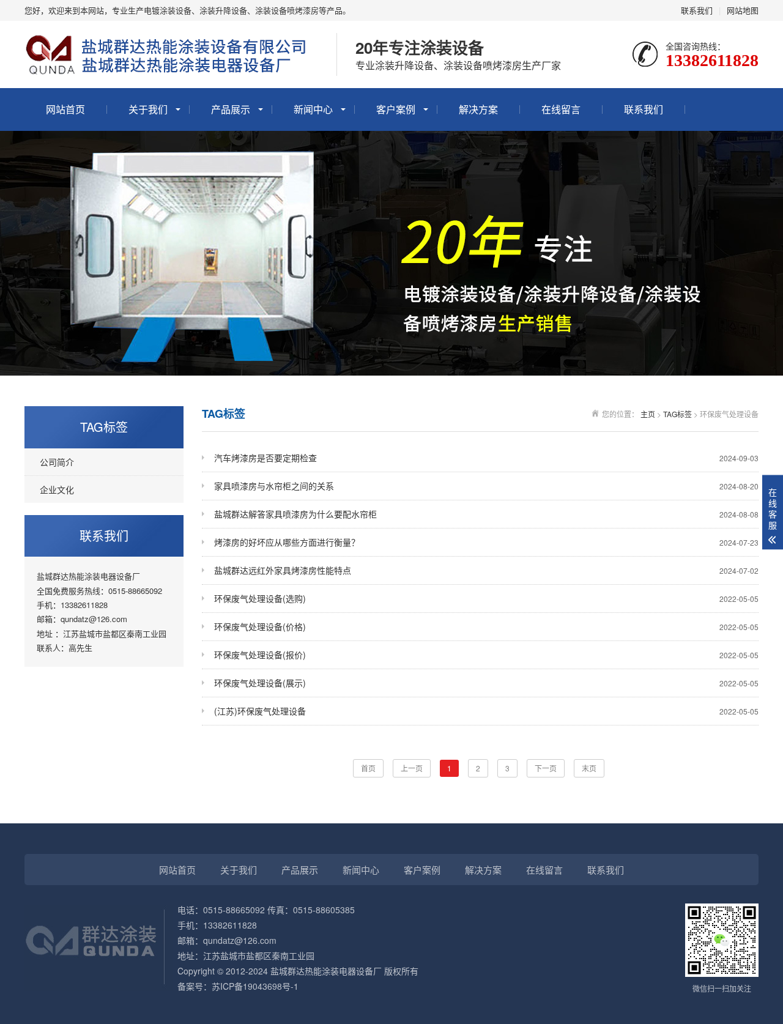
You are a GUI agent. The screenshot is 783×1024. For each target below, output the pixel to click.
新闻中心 (313, 109)
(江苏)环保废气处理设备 (486, 711)
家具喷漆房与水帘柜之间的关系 (486, 486)
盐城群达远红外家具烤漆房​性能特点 (486, 570)
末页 (589, 768)
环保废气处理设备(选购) (486, 598)
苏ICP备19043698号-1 (255, 986)
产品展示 (230, 109)
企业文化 (57, 489)
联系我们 (697, 10)
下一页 (546, 768)
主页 (647, 414)
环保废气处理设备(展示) (486, 683)
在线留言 (561, 109)
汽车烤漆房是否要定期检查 (486, 457)
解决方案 (478, 109)
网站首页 (65, 109)
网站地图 (743, 10)
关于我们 (148, 109)
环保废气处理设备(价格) (486, 626)
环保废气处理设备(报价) (486, 654)
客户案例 (395, 109)
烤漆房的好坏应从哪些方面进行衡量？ (486, 542)
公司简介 (57, 462)
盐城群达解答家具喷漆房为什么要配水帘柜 (486, 514)
